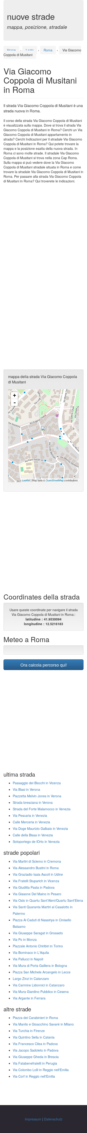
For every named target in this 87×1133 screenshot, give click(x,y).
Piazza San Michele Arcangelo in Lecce (42, 972)
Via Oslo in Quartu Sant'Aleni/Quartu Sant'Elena (48, 900)
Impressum (33, 1119)
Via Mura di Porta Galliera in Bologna (40, 965)
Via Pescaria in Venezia (30, 815)
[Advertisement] (43, 231)
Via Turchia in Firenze (29, 1030)
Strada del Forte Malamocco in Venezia (42, 809)
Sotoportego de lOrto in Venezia (36, 841)
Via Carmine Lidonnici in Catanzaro (38, 985)
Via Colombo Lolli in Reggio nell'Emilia (41, 1069)
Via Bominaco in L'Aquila (31, 952)
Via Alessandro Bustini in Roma (36, 867)
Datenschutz (53, 1119)
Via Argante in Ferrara (29, 998)
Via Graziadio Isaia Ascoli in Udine (38, 874)
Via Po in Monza (25, 939)
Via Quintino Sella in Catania (34, 1037)
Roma (48, 50)
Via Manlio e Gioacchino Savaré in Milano (43, 1024)
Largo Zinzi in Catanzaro (31, 978)
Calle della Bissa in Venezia (33, 835)
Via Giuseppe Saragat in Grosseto (38, 933)
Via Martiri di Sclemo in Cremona (37, 861)
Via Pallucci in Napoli (28, 959)
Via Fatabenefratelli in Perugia (35, 1063)
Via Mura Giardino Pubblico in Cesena (41, 991)
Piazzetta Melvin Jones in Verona (37, 796)
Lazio (30, 50)
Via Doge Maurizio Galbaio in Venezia (40, 828)
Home (11, 50)
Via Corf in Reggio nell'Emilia (34, 1076)
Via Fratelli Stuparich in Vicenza (36, 880)
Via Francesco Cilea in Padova (35, 1043)
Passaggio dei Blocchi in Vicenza (37, 783)
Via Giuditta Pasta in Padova (34, 887)
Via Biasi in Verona (26, 789)
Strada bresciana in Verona (33, 802)
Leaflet (26, 480)
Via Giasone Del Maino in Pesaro (37, 894)
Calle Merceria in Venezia (31, 822)
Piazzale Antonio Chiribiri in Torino (38, 946)
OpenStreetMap (55, 480)
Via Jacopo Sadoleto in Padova (35, 1050)
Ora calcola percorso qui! (43, 665)
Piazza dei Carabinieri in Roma (35, 1017)
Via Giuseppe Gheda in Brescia (36, 1056)
